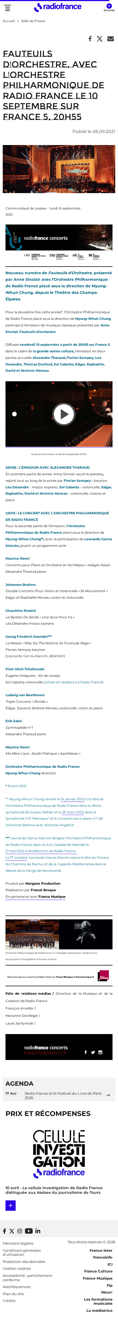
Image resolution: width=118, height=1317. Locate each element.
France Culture (98, 1271)
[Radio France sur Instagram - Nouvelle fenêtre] (19, 1231)
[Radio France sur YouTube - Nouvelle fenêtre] (29, 1231)
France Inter (101, 1250)
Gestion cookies (17, 1268)
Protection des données (24, 1261)
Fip (110, 1285)
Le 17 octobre (16, 857)
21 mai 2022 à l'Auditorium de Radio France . (41, 851)
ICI (110, 1264)
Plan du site (13, 1294)
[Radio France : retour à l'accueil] (58, 7)
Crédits (9, 1300)
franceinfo (103, 1257)
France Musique (98, 1278)
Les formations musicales (98, 1301)
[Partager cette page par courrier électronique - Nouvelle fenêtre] (110, 39)
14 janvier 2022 (73, 799)
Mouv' (107, 1292)
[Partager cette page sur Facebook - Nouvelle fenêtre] (90, 39)
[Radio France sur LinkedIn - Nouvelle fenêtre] (37, 1231)
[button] (109, 7)
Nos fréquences (16, 1286)
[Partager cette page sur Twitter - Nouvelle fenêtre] (99, 39)
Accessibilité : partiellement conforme (27, 1277)
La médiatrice (99, 1310)
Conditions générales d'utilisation (22, 1252)
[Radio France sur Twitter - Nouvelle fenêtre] (12, 1231)
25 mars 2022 (73, 812)
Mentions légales (18, 1243)
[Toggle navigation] (7, 7)
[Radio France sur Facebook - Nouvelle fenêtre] (4, 1231)
